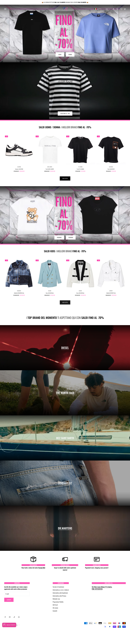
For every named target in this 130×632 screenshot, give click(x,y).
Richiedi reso (56, 599)
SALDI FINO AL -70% (65, 113)
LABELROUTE (111, 166)
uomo (59, 54)
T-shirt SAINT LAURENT (49, 169)
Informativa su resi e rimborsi (61, 590)
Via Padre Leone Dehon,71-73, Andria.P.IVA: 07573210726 (102, 588)
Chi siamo (55, 608)
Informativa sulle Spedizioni (60, 593)
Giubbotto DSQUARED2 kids (19, 293)
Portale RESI (41, 568)
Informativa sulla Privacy (59, 596)
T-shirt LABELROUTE (111, 169)
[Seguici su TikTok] (14, 617)
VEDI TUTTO (65, 178)
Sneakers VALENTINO (19, 169)
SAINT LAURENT (49, 166)
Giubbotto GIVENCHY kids (111, 293)
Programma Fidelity (58, 602)
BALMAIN (49, 290)
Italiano (107, 9)
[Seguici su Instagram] (10, 617)
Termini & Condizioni (58, 587)
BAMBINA (71, 237)
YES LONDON (80, 166)
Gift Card (55, 605)
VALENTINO (19, 166)
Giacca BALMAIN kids (50, 293)
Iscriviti (9, 600)
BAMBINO (59, 237)
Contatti (55, 611)
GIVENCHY (111, 290)
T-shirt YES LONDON (80, 169)
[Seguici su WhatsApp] (19, 617)
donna (70, 54)
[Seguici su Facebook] (5, 617)
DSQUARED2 (19, 290)
